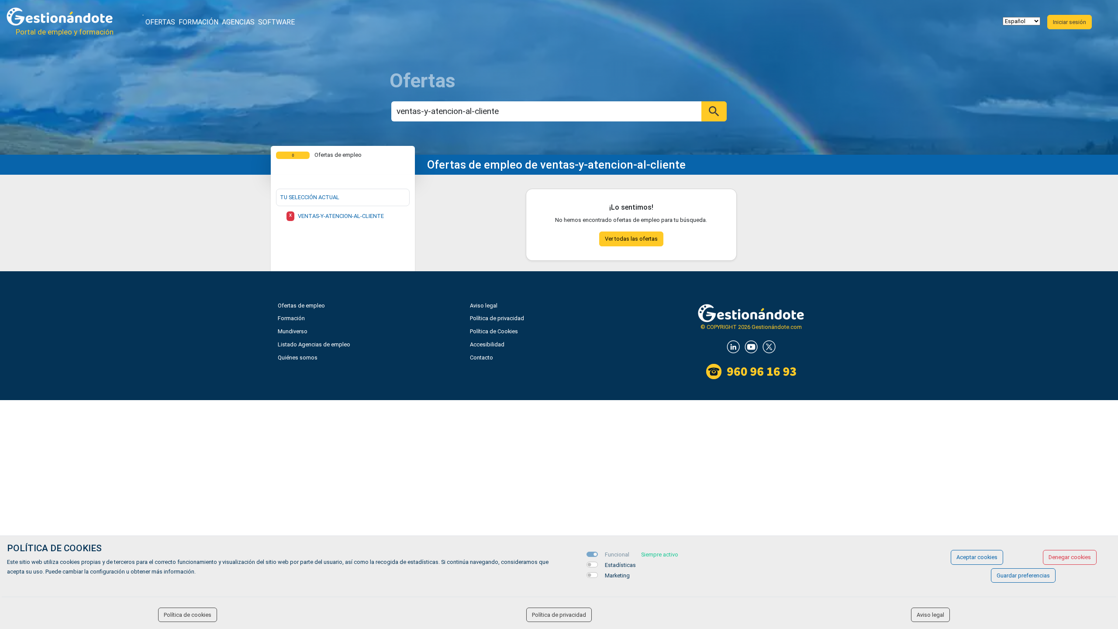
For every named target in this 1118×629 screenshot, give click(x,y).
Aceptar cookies (976, 557)
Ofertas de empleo (301, 305)
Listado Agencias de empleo (314, 344)
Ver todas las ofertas (631, 238)
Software (276, 22)
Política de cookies (187, 615)
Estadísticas (620, 565)
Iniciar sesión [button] (1069, 22)
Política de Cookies (494, 331)
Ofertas (160, 22)
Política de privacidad (497, 318)
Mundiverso (292, 331)
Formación (198, 22)
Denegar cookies (1070, 557)
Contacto (481, 357)
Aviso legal (483, 305)
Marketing (617, 575)
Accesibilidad (487, 344)
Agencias (238, 22)
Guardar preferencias (1023, 575)
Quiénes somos (297, 357)
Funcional (617, 554)
